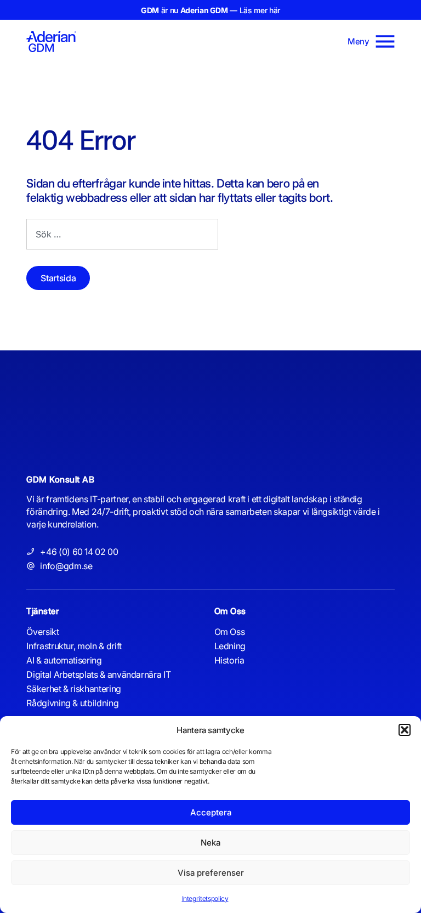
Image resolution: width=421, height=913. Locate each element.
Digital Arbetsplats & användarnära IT (98, 674)
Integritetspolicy (205, 898)
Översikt (42, 631)
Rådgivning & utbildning (72, 702)
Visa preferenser (211, 872)
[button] (404, 729)
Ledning (230, 645)
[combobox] (122, 234)
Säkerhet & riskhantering (73, 688)
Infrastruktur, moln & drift (73, 645)
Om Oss (229, 631)
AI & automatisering (63, 660)
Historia (229, 660)
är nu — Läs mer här (210, 10)
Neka (210, 842)
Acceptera (210, 812)
